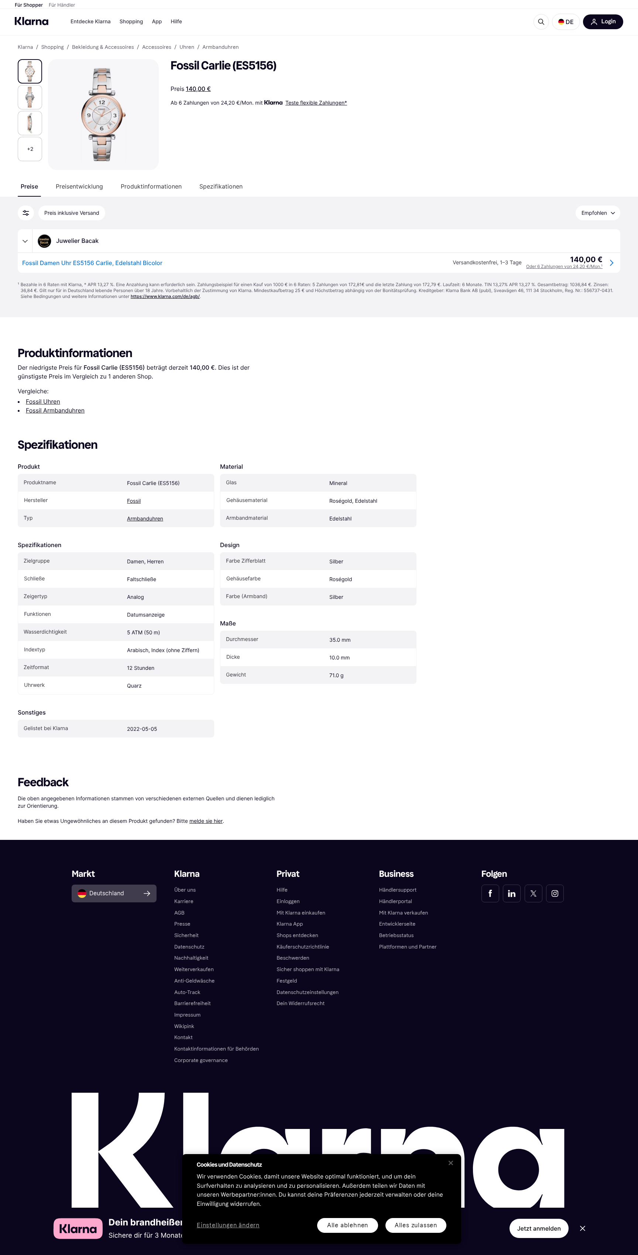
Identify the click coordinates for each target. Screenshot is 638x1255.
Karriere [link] (183, 901)
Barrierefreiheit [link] (192, 1003)
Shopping (131, 21)
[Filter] (26, 213)
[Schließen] (451, 1163)
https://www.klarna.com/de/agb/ (165, 296)
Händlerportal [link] (395, 901)
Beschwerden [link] (293, 958)
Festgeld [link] (287, 981)
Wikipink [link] (184, 1026)
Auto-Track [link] (187, 992)
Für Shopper (29, 5)
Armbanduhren (145, 519)
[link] (490, 893)
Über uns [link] (185, 890)
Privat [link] (288, 874)
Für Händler (62, 5)
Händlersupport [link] (398, 890)
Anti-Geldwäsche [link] (194, 981)
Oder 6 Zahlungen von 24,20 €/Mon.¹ (564, 266)
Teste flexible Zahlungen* (316, 102)
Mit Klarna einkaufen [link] (301, 913)
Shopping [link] (52, 47)
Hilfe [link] (282, 890)
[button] (566, 22)
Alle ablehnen (347, 1225)
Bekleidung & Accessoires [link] (103, 47)
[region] (321, 1199)
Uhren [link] (186, 47)
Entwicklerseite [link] (397, 924)
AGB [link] (179, 913)
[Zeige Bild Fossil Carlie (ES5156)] (30, 71)
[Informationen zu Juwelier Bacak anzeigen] (25, 241)
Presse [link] (182, 924)
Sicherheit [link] (186, 935)
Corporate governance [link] (201, 1060)
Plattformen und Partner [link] (408, 947)
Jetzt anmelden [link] (539, 1228)
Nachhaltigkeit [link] (191, 958)
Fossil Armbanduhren (55, 410)
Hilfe (176, 21)
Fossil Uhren (43, 401)
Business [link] (396, 874)
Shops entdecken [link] (297, 935)
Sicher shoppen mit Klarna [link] (308, 969)
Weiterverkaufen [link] (194, 969)
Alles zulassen (416, 1225)
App (157, 21)
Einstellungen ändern (228, 1225)
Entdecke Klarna (91, 21)
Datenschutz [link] (189, 947)
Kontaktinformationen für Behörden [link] (216, 1049)
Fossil (134, 501)
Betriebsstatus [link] (396, 935)
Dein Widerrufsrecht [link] (301, 1003)
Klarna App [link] (290, 924)
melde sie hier (206, 821)
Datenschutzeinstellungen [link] (308, 992)
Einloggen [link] (288, 901)
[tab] (29, 186)
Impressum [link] (187, 1015)
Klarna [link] (25, 47)
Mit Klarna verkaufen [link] (403, 913)
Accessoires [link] (156, 47)
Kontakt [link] (183, 1037)
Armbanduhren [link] (220, 47)
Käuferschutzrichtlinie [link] (303, 947)
